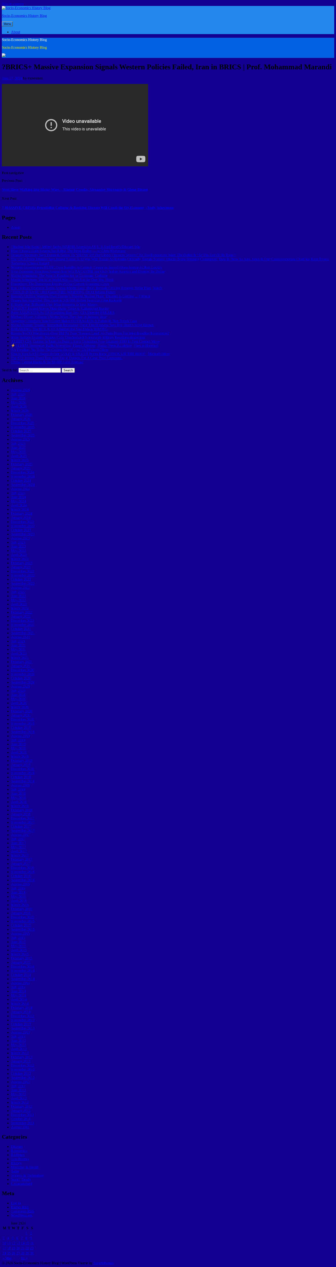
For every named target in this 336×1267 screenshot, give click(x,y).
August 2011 (20, 1127)
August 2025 (20, 439)
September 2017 (23, 831)
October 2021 (21, 629)
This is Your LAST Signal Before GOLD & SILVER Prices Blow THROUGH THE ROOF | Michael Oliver (90, 354)
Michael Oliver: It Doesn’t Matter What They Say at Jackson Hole (59, 317)
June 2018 (18, 793)
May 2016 (18, 896)
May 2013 (18, 1045)
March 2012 (20, 1102)
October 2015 (21, 925)
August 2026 (20, 390)
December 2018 (22, 769)
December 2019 (22, 719)
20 (18, 1248)
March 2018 (20, 806)
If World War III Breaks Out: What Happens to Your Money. (54, 304)
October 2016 (21, 876)
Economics (19, 1151)
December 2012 (22, 1065)
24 (4, 1253)
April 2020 (19, 703)
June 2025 (18, 448)
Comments (22, 1211)
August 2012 (20, 1082)
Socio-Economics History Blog (24, 16)
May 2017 (18, 847)
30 (32, 1253)
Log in (16, 1203)
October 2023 (21, 530)
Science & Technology (27, 1175)
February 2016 (21, 909)
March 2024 (20, 509)
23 (32, 1248)
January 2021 (20, 666)
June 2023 (18, 546)
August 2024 (20, 489)
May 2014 (18, 995)
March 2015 (20, 954)
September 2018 (23, 781)
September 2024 (23, 485)
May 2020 (18, 699)
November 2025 (23, 427)
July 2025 (18, 443)
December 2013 (22, 1016)
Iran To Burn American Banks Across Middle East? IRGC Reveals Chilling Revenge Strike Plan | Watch (86, 288)
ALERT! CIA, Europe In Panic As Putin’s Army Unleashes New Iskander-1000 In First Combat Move (85, 341)
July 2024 (18, 493)
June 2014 (18, 991)
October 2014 (21, 975)
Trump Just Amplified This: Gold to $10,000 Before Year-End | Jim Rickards (66, 300)
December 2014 (22, 966)
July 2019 (18, 740)
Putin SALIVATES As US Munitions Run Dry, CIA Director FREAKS (63, 313)
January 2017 (20, 863)
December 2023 (22, 522)
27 (18, 1253)
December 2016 (22, 868)
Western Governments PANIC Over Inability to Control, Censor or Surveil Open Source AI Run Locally (86, 267)
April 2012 (19, 1098)
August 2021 (20, 637)
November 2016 (23, 872)
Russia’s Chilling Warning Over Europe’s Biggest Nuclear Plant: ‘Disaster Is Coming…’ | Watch (80, 296)
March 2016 (20, 905)
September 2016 (23, 880)
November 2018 (23, 773)
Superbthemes (103, 1263)
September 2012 (23, 1078)
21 (22, 1248)
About (15, 32)
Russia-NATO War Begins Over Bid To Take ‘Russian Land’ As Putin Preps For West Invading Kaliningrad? (90, 333)
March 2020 (20, 707)
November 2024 (23, 476)
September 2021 (23, 633)
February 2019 (21, 761)
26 (13, 1253)
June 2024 (18, 497)
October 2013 (21, 1024)
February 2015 (21, 958)
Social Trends (21, 1179)
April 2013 (19, 1049)
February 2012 (21, 1106)
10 (4, 1243)
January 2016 (20, 913)
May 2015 (18, 946)
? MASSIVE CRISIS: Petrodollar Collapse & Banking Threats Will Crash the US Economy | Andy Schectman (87, 208)
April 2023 (19, 555)
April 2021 (19, 653)
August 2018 (20, 785)
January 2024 (20, 518)
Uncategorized (21, 1184)
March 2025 (20, 460)
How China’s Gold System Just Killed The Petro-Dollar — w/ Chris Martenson (68, 251)
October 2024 (21, 481)
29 (27, 1253)
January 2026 (20, 419)
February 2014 (21, 1008)
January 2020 (20, 715)
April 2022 (19, 604)
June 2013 (18, 1041)
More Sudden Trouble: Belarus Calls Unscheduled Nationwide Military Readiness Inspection (78, 337)
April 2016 (19, 901)
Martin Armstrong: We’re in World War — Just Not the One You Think (62, 280)
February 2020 (21, 711)
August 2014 (20, 983)
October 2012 (21, 1074)
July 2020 (18, 691)
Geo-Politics (20, 1159)
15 (27, 1243)
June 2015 (18, 942)
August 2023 (20, 538)
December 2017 (22, 818)
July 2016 (18, 888)
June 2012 (18, 1090)
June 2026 (18, 398)
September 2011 (22, 1123)
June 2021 (18, 645)
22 (27, 1248)
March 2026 (20, 410)
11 (9, 1243)
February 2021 (21, 662)
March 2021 (20, 658)
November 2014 (23, 971)
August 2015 (20, 933)
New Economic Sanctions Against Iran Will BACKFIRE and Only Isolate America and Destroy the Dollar (88, 271)
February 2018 (21, 810)
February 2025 (21, 464)
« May (7, 1258)
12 (13, 1243)
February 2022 (21, 612)
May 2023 (18, 551)
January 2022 (20, 616)
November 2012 (23, 1069)
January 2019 (20, 765)
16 (32, 1243)
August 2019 (20, 736)
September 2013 (23, 1028)
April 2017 (19, 851)
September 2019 (23, 732)
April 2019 (19, 752)
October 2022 (21, 579)
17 (4, 1248)
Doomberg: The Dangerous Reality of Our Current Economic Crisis (60, 284)
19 (13, 1248)
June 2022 (18, 596)
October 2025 (21, 431)
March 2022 (20, 608)
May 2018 (18, 798)
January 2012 (20, 1111)
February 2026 (21, 415)
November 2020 (23, 674)
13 (18, 1243)
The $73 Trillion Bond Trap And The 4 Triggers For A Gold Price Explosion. (66, 358)
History (16, 1163)
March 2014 (20, 1004)
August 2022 (20, 588)
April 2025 (19, 456)
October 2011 (21, 1119)
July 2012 (18, 1086)
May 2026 (18, 402)
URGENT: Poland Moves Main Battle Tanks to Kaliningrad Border (60, 308)
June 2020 (18, 695)
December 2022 (22, 571)
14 (22, 1243)
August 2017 (20, 835)
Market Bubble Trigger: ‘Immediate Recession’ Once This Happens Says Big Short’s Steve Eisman (82, 325)
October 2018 (21, 777)
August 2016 (20, 884)
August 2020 (20, 686)
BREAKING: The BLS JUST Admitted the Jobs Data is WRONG (59, 329)
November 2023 (23, 526)
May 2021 (18, 649)
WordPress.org (21, 1215)
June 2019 (18, 744)
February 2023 (21, 563)
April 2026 (19, 406)
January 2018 (20, 814)
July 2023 (18, 542)
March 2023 (20, 559)
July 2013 (18, 1036)
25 (9, 1253)
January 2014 (20, 1012)
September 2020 (23, 682)
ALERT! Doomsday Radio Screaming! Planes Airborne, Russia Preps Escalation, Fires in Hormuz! (86, 346)
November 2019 (23, 723)
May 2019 (18, 748)
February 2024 (21, 513)
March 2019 (20, 756)
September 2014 (23, 979)
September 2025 (23, 435)
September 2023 (23, 534)
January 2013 (20, 1061)
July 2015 (18, 938)
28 (22, 1253)
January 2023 (20, 567)
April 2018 (19, 802)
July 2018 (18, 789)
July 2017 (18, 839)
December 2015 (22, 917)
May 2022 (18, 600)
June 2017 (18, 843)
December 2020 (22, 670)
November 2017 (23, 822)
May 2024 (18, 501)
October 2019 (21, 728)
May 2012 (18, 1094)
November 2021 (23, 625)
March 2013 (20, 1053)
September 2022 (23, 583)
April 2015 (19, 950)
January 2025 (20, 468)
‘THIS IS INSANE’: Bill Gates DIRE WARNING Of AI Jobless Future (63, 292)
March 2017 (20, 855)
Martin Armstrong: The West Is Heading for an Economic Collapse (59, 276)
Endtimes (17, 1155)
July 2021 (18, 641)
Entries (20, 1207)
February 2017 (21, 859)
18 (9, 1248)
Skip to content (13, 4)
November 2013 (23, 1020)
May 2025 (18, 452)
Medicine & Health (25, 1167)
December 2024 (22, 472)
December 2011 (22, 1115)
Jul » (24, 1258)
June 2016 (18, 892)
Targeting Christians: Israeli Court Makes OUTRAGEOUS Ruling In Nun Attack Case (74, 321)
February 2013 (21, 1057)
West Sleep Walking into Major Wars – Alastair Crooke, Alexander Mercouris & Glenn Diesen (75, 189)
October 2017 (21, 826)
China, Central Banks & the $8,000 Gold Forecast (47, 362)
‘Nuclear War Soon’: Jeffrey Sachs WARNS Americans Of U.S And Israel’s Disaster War (75, 247)
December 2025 (22, 423)
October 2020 (21, 678)
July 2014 (18, 987)
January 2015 (20, 962)
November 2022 (23, 575)
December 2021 (22, 621)
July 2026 (18, 394)
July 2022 (18, 592)
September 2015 (23, 929)
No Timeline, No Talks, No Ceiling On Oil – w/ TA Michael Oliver (59, 350)
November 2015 (23, 921)
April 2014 (19, 999)
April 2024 (19, 505)
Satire (15, 1171)
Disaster (17, 1146)
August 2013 (20, 1032)
